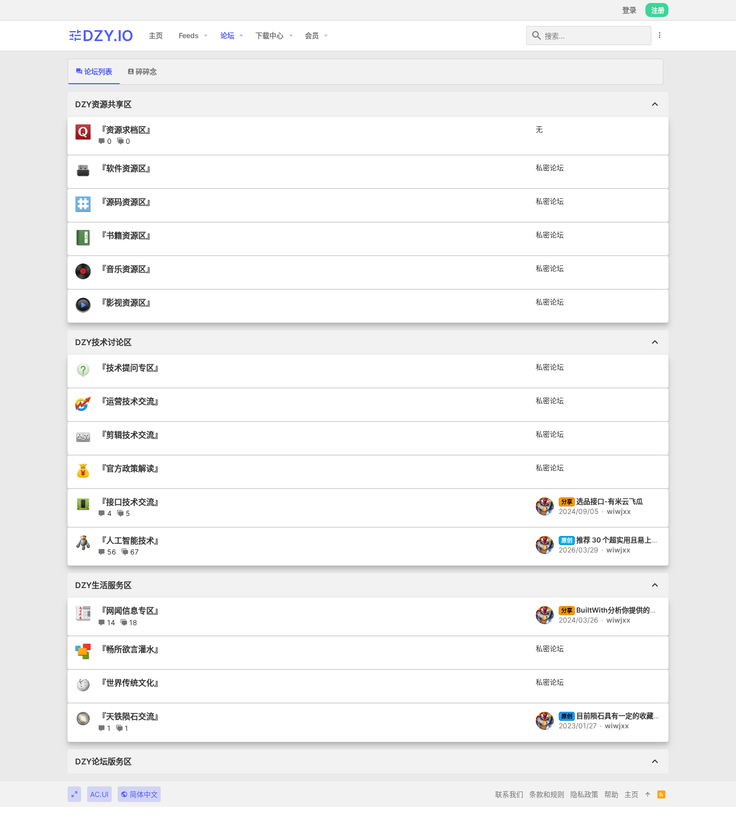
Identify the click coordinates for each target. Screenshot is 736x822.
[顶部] (647, 794)
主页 (631, 794)
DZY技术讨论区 (103, 342)
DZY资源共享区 (103, 104)
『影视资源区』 (126, 303)
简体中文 (143, 794)
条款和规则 (546, 794)
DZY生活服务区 (103, 585)
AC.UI (99, 794)
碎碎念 (145, 71)
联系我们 (509, 794)
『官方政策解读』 (130, 468)
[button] (206, 35)
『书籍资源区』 (126, 235)
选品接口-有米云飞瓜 (602, 501)
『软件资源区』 (126, 168)
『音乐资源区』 (126, 269)
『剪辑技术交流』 (130, 435)
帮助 (611, 794)
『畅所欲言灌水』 (130, 649)
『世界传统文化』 (130, 683)
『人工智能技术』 (130, 540)
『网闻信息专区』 (130, 611)
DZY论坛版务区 (103, 761)
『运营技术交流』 (130, 401)
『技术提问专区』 (130, 368)
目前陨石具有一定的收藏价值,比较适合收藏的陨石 (646, 715)
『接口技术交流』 (130, 502)
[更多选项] (659, 35)
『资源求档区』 (126, 130)
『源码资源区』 (126, 202)
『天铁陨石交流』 (130, 716)
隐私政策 (584, 794)
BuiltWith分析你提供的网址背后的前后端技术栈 (644, 610)
